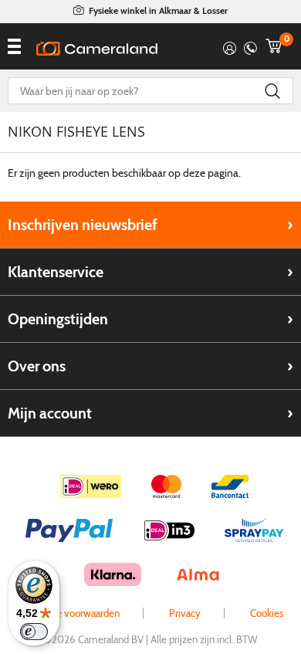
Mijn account (50, 413)
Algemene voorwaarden (68, 613)
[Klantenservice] (250, 46)
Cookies (267, 613)
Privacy (185, 613)
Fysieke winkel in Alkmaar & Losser (158, 10)
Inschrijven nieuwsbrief (82, 224)
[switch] (34, 631)
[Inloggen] (229, 46)
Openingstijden (58, 319)
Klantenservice (55, 272)
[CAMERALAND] (96, 48)
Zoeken (272, 90)
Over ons (37, 366)
